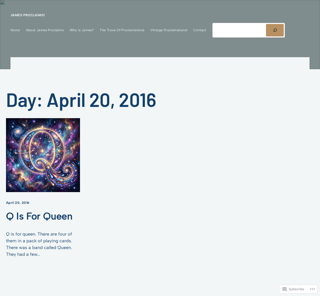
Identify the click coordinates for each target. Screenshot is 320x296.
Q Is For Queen (39, 216)
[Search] (275, 30)
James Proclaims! (27, 15)
